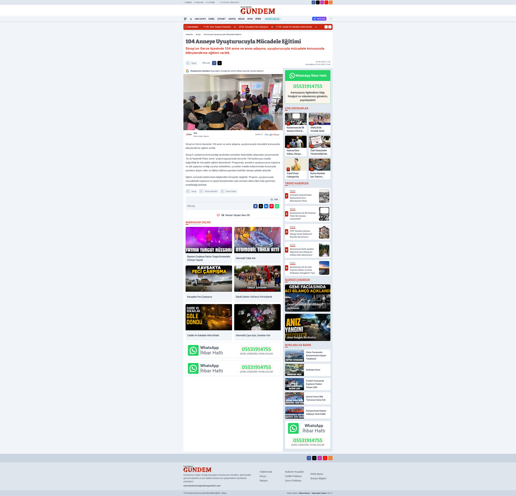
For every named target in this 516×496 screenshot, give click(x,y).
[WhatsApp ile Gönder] (277, 206)
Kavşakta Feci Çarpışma (223, 27)
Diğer (258, 19)
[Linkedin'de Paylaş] (266, 206)
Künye (189, 2)
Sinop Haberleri (211, 191)
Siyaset (221, 19)
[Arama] (331, 18)
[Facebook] (313, 2)
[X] (318, 2)
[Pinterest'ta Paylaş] (271, 206)
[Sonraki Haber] (330, 27)
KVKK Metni (316, 474)
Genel (211, 19)
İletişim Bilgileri (318, 478)
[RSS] (331, 2)
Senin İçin (321, 19)
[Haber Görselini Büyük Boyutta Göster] (233, 102)
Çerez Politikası (293, 480)
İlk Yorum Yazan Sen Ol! (235, 215)
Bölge (241, 19)
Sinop (198, 34)
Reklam (199, 2)
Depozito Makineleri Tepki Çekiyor (308, 27)
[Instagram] (322, 2)
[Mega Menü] (185, 19)
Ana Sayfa (200, 19)
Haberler (189, 34)
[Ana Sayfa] (191, 19)
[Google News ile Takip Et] (272, 134)
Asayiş (232, 19)
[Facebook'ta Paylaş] (214, 63)
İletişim (211, 2)
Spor (249, 19)
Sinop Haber (231, 191)
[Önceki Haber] (326, 27)
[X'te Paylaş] (219, 63)
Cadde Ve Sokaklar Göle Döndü (264, 27)
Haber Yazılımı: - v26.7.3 (310, 493)
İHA (201, 134)
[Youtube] (326, 2)
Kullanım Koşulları (294, 471)
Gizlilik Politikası (293, 476)
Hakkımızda (266, 471)
